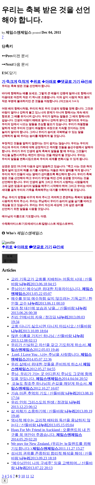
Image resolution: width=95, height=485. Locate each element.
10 (23, 476)
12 (32, 476)
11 (27, 476)
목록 (10, 258)
